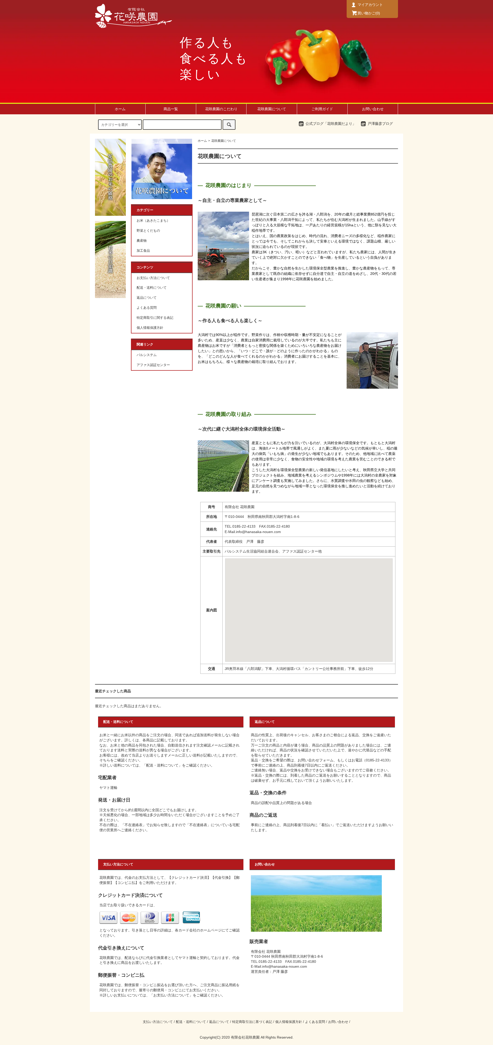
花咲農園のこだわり (221, 109)
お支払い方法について (153, 278)
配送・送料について (152, 288)
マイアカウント (370, 5)
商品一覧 (171, 109)
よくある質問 (147, 308)
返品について (147, 298)
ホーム (120, 109)
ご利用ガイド (322, 109)
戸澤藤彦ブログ (380, 124)
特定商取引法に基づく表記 (252, 1022)
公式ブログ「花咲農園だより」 (331, 124)
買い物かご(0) (368, 13)
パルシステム (147, 355)
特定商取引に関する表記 (155, 318)
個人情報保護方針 (150, 328)
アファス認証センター (153, 365)
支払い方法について (158, 1022)
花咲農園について (271, 109)
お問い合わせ (373, 109)
